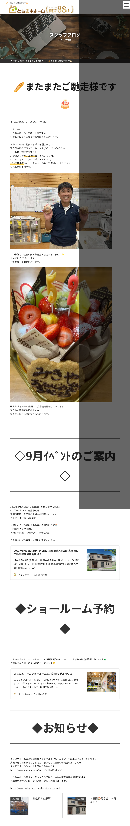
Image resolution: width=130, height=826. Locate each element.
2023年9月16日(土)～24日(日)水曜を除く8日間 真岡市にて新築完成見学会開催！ (46, 552)
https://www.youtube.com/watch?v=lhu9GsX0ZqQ (36, 770)
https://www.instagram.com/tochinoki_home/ (35, 788)
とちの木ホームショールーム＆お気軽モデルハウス (43, 673)
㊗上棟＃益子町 (42, 798)
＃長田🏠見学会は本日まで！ (103, 800)
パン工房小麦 (30, 155)
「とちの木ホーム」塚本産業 (32, 574)
